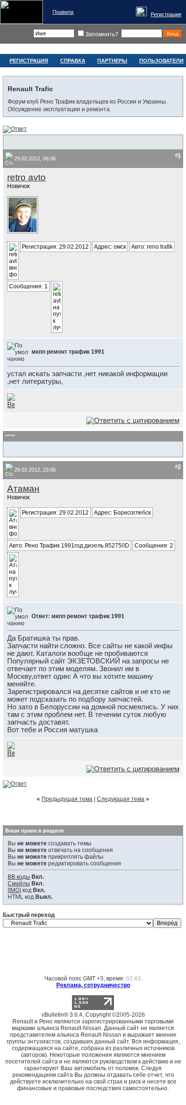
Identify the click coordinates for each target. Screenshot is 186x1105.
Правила (62, 12)
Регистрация (166, 14)
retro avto (26, 177)
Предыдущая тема (67, 799)
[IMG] (14, 890)
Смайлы (19, 883)
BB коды (19, 876)
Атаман (23, 489)
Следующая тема (121, 799)
